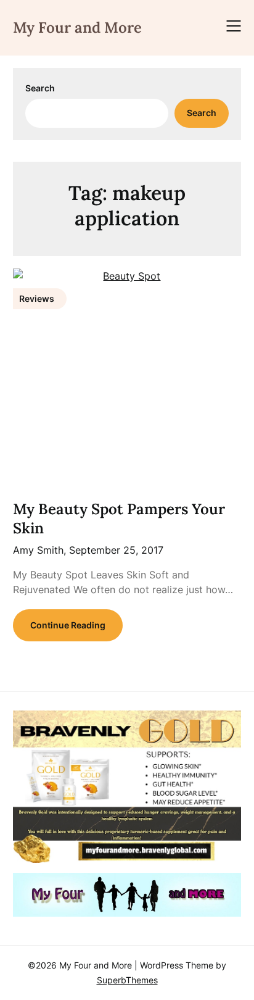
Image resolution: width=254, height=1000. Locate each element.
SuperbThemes (127, 980)
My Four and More (77, 27)
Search (40, 88)
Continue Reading (67, 625)
